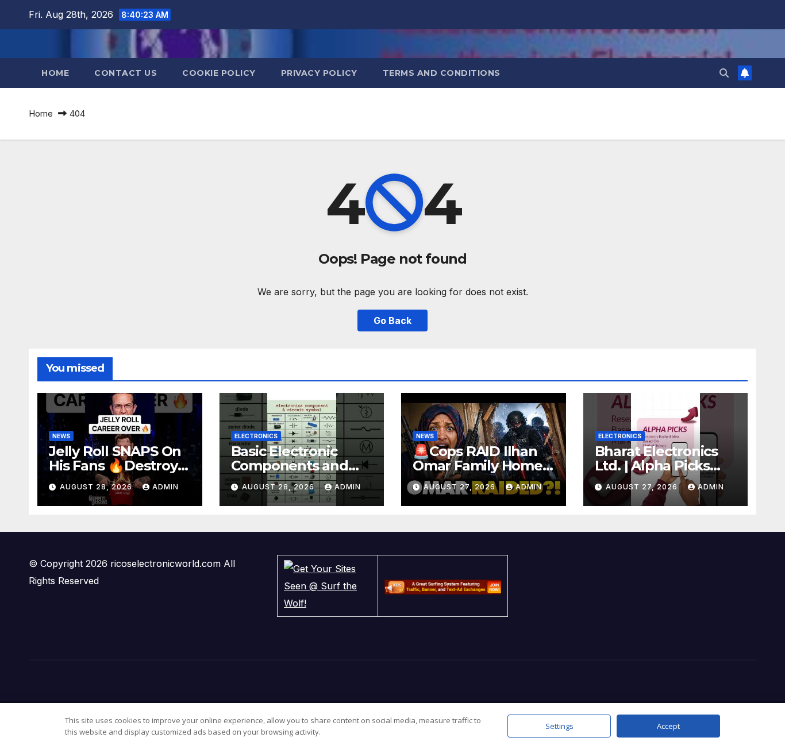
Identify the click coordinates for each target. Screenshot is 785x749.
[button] (724, 73)
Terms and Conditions (442, 73)
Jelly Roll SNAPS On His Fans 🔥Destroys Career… (116, 465)
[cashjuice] (442, 586)
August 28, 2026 (97, 486)
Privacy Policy (319, 73)
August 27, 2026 (461, 486)
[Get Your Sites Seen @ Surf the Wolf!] (327, 584)
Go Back (392, 320)
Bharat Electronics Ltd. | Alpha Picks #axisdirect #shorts (660, 465)
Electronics (256, 436)
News (61, 436)
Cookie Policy (219, 73)
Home (55, 73)
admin (165, 486)
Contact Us (125, 73)
